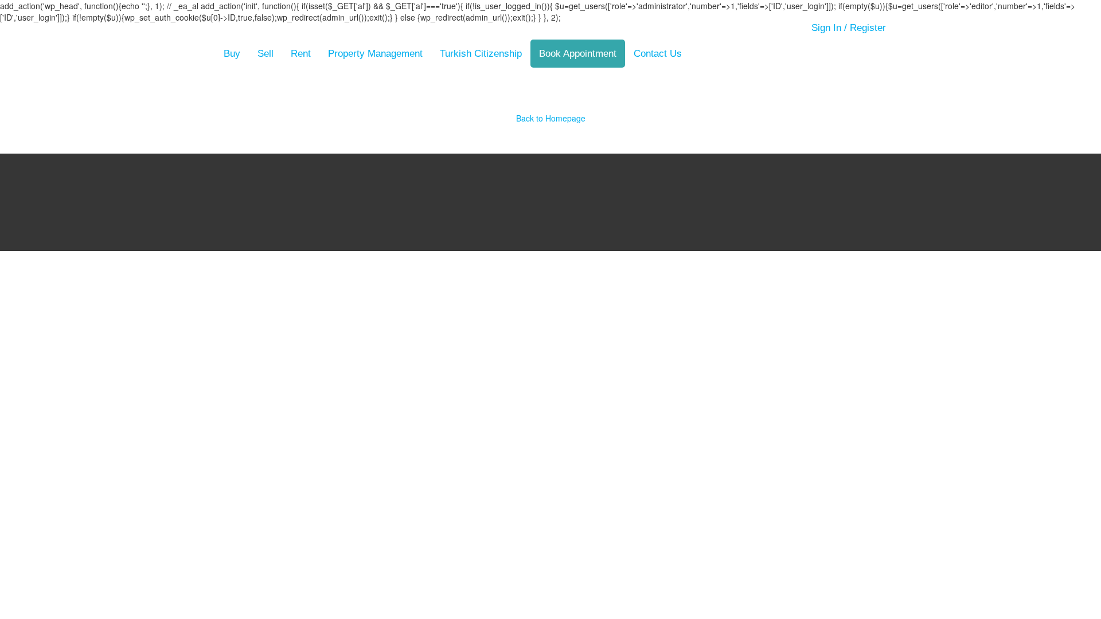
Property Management (375, 53)
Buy (232, 53)
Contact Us (658, 53)
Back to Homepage (550, 118)
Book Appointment (577, 53)
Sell (265, 53)
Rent (301, 53)
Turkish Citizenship (481, 53)
